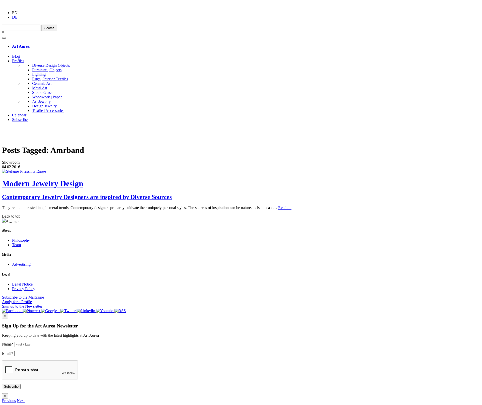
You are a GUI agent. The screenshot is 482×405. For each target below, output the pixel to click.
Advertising (21, 264)
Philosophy (21, 240)
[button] (9, 400)
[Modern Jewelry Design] (241, 171)
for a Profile (17, 302)
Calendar (19, 115)
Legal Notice (22, 284)
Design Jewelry (44, 106)
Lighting (39, 74)
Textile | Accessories (48, 110)
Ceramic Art (41, 83)
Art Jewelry (41, 101)
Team (16, 245)
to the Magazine (23, 297)
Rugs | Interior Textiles (50, 79)
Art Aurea (21, 46)
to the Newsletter (22, 306)
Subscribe (20, 119)
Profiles (18, 61)
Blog (16, 56)
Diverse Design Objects (51, 65)
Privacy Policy (23, 289)
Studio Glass (42, 92)
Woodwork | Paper (47, 97)
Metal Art (39, 88)
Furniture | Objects (47, 70)
